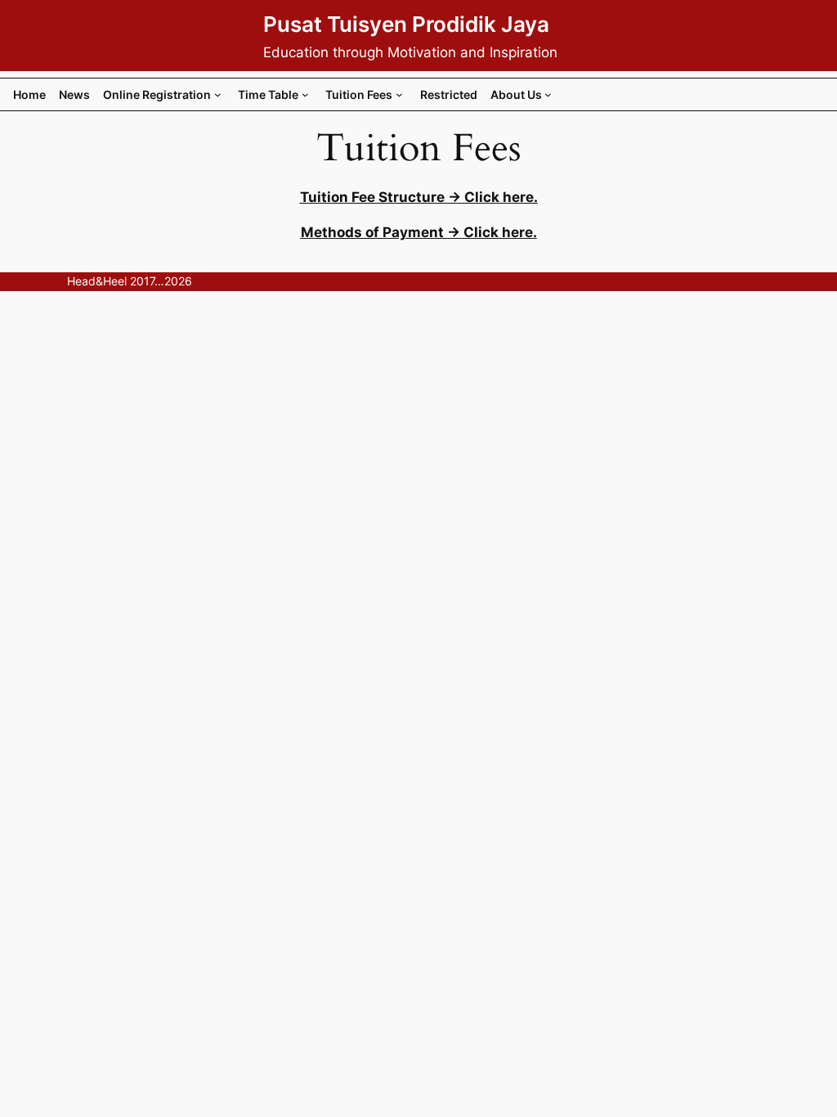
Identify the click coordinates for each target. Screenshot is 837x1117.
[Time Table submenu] (305, 94)
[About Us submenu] (548, 94)
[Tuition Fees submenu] (399, 94)
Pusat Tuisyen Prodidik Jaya (406, 24)
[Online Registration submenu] (218, 94)
